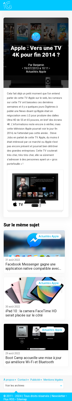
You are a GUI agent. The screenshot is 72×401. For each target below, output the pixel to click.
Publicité (35, 379)
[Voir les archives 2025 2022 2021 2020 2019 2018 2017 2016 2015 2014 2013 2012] (33, 385)
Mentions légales (53, 379)
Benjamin (38, 65)
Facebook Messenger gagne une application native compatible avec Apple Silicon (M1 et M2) (32, 266)
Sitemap (22, 399)
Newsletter (58, 396)
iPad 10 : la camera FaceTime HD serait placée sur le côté (31, 313)
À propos (8, 379)
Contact (22, 379)
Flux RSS (9, 399)
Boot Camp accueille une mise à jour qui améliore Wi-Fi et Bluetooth (33, 360)
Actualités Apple (36, 71)
